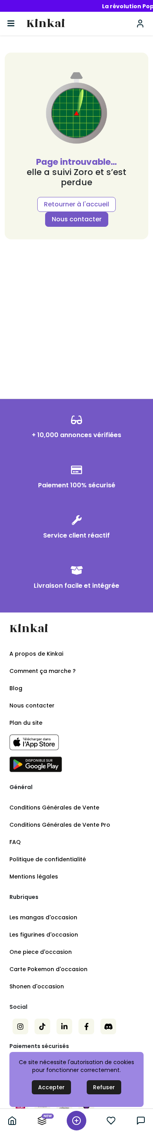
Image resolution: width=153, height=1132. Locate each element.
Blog (15, 688)
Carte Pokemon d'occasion (48, 969)
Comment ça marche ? (42, 671)
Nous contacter (77, 219)
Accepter (51, 1087)
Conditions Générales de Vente (54, 807)
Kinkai (45, 24)
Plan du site (25, 723)
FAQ (15, 842)
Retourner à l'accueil (76, 204)
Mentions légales (33, 876)
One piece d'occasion (40, 952)
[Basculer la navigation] (11, 23)
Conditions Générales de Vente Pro (59, 825)
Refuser (104, 1087)
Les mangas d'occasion (43, 917)
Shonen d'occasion (36, 986)
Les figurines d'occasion (43, 935)
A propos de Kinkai (36, 654)
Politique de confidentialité (47, 859)
